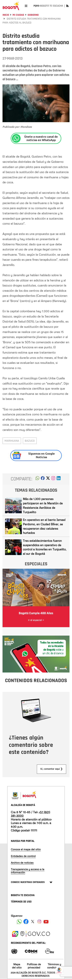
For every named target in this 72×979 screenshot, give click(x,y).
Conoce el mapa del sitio (26, 849)
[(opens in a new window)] (53, 479)
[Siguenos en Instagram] (39, 921)
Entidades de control (23, 856)
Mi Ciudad (18, 15)
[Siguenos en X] (32, 921)
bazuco (30, 441)
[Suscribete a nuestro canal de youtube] (46, 921)
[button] (37, 479)
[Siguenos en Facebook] (19, 921)
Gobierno (33, 15)
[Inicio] (11, 6)
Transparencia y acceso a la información (27, 870)
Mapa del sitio (17, 965)
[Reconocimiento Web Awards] (49, 951)
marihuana (12, 441)
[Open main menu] (26, 5)
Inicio (6, 15)
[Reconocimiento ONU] (14, 951)
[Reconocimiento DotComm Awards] (31, 951)
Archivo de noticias (22, 862)
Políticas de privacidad (34, 965)
